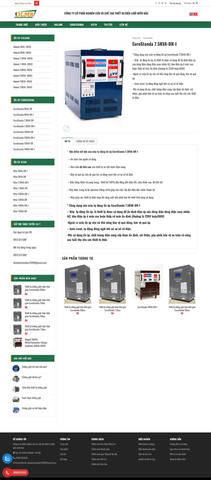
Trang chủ (64, 444)
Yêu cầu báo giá (175, 3)
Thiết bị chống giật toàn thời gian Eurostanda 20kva (77, 309)
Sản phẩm (64, 449)
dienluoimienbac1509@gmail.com (30, 263)
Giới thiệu (41, 24)
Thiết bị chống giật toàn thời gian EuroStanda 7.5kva (112, 309)
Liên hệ (63, 454)
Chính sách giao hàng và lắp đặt (104, 454)
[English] (191, 13)
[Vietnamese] (196, 13)
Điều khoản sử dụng (146, 444)
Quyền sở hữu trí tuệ (146, 459)
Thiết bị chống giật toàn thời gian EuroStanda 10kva (182, 309)
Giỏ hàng (63, 459)
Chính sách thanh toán (100, 449)
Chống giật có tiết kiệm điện (34, 408)
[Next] (197, 292)
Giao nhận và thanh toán (180, 449)
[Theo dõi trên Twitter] (162, 3)
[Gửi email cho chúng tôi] (165, 3)
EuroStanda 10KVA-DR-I (147, 307)
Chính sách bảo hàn (99, 464)
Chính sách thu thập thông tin (103, 444)
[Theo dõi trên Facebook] (156, 3)
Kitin (94, 24)
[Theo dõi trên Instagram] (159, 3)
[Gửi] (36, 3)
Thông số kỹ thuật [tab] (85, 141)
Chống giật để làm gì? (31, 377)
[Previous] (62, 292)
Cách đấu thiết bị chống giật (34, 387)
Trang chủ (22, 24)
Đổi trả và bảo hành (178, 454)
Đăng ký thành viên (177, 459)
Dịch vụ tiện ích (144, 454)
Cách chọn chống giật (31, 397)
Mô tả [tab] (67, 141)
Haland (58, 24)
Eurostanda (77, 24)
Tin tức (108, 24)
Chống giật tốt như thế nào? (34, 366)
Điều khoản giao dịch (146, 449)
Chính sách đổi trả (98, 459)
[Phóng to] (66, 128)
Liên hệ (124, 24)
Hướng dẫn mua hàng (178, 444)
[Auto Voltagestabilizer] (36, 14)
